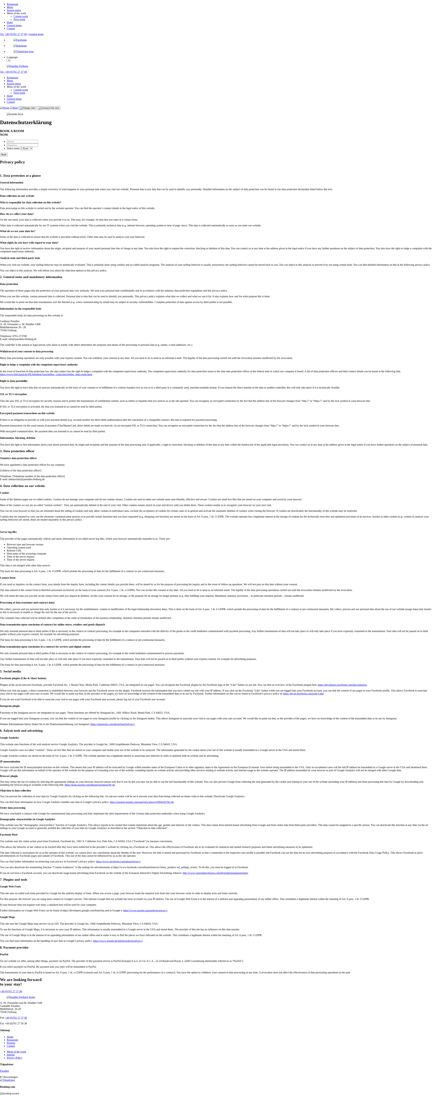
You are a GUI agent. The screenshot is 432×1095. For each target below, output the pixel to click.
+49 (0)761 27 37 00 (11, 991)
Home (10, 1036)
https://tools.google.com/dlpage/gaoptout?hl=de (90, 784)
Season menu (14, 10)
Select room (13, 148)
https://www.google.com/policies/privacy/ (145, 910)
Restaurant (12, 4)
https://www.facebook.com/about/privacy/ (118, 861)
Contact (11, 28)
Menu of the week (16, 1051)
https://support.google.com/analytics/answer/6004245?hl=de (142, 802)
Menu (10, 7)
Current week (21, 16)
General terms (14, 25)
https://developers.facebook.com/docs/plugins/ (342, 684)
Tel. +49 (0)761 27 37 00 (13, 34)
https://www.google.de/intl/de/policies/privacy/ (118, 940)
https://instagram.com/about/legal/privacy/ (112, 724)
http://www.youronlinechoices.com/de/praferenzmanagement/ (215, 873)
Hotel (10, 22)
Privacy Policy (14, 1057)
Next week (19, 19)
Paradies (4, 1070)
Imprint (11, 1054)
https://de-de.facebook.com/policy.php (303, 693)
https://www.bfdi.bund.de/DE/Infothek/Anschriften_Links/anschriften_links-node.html (46, 374)
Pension (11, 1042)
